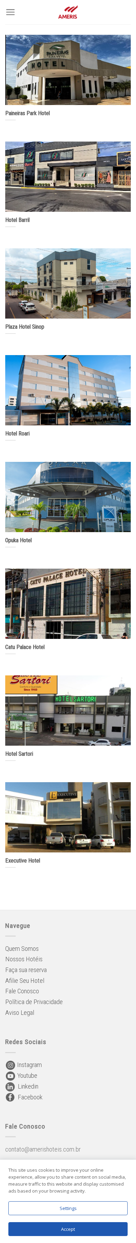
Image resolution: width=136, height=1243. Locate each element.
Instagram (29, 1065)
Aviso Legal (19, 1013)
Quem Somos (22, 949)
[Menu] (10, 12)
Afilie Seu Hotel (24, 981)
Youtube (26, 1076)
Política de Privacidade (34, 1002)
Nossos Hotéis (24, 959)
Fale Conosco (22, 991)
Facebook (29, 1097)
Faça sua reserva (26, 970)
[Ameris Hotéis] (68, 12)
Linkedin (26, 1086)
